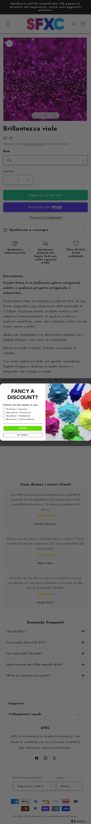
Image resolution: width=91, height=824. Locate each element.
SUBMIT (22, 428)
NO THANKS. (22, 435)
